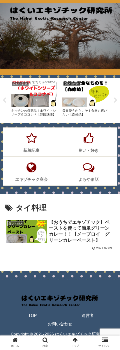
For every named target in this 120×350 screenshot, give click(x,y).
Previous (4, 100)
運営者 (88, 315)
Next (116, 100)
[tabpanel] (34, 99)
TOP (32, 315)
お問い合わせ (60, 324)
